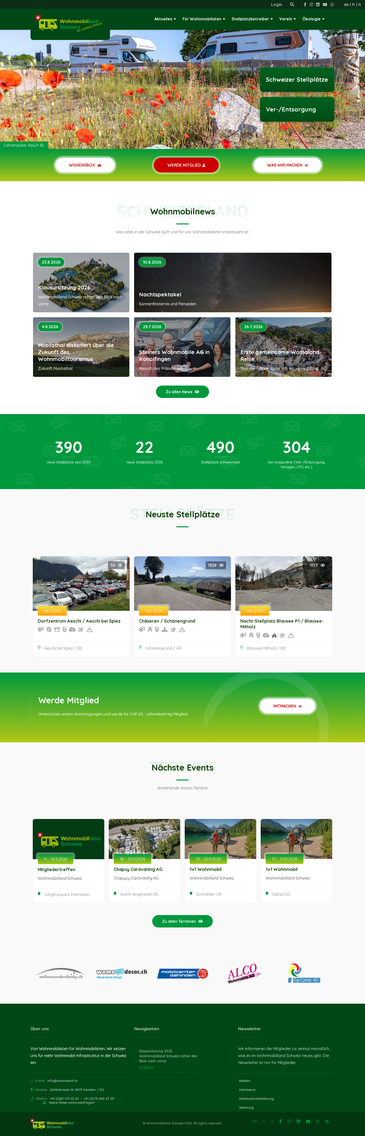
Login (276, 4)
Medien (244, 1081)
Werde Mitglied (184, 165)
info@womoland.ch (62, 1081)
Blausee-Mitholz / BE (266, 648)
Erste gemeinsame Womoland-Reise (281, 355)
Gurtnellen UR (208, 894)
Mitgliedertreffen (56, 869)
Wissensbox (82, 165)
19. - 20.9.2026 (208, 858)
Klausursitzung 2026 (64, 287)
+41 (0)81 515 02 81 (64, 1098)
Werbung (246, 1107)
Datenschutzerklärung (256, 1098)
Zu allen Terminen (179, 921)
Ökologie (311, 18)
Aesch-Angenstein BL (139, 894)
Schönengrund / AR (164, 648)
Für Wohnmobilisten (201, 18)
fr (353, 4)
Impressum (247, 1090)
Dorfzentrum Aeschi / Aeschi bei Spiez (79, 621)
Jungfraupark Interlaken (66, 894)
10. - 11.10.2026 (284, 858)
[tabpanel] (182, 74)
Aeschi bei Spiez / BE (63, 648)
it (359, 4)
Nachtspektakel (160, 294)
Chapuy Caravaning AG (138, 869)
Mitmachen (285, 706)
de (346, 4)
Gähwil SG (281, 894)
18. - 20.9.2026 (132, 858)
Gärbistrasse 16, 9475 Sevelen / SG (77, 1090)
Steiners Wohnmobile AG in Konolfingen (174, 355)
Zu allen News (179, 391)
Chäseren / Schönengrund (167, 621)
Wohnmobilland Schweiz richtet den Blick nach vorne (168, 1058)
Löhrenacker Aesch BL (24, 145)
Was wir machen (285, 165)
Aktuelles (163, 18)
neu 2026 (52, 610)
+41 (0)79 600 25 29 (99, 1098)
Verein (285, 18)
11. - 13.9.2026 (55, 859)
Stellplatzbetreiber (250, 18)
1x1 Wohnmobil (206, 869)
